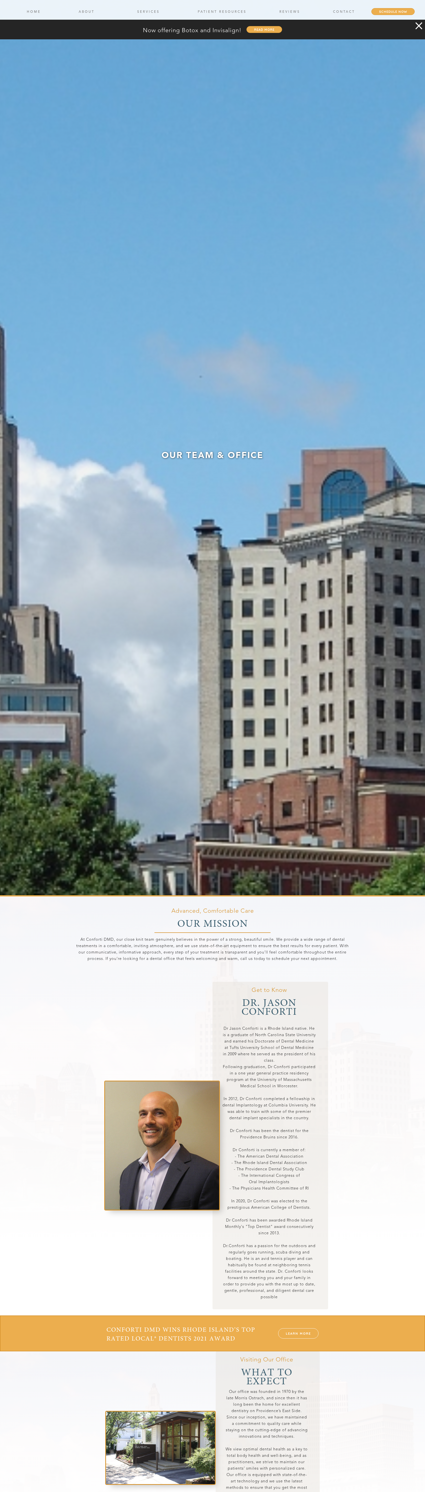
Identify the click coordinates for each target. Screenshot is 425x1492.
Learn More (298, 1333)
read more (264, 29)
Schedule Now (393, 12)
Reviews (289, 12)
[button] (86, 11)
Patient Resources (222, 12)
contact (344, 12)
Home (34, 12)
